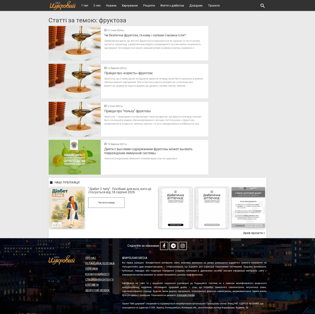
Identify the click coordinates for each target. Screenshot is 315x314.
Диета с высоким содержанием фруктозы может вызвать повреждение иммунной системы (148, 151)
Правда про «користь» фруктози (128, 73)
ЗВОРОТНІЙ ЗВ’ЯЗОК (97, 290)
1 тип (84, 5)
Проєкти (214, 5)
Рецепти (149, 5)
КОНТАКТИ (92, 284)
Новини (111, 5)
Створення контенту (99, 279)
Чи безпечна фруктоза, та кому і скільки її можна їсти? (145, 35)
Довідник (196, 5)
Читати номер (106, 202)
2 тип (97, 5)
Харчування (130, 5)
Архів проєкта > (254, 233)
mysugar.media (186, 295)
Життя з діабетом (172, 5)
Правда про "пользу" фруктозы (127, 111)
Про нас (90, 258)
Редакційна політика (100, 263)
